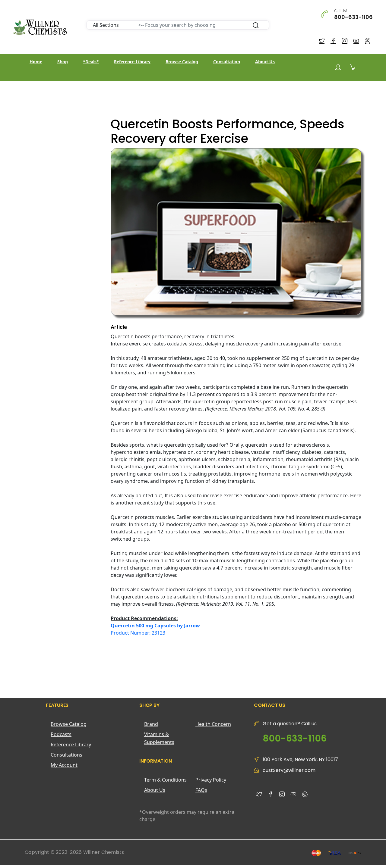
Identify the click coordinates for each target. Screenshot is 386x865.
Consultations (66, 754)
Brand (151, 724)
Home (36, 61)
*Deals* (91, 61)
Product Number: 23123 (138, 632)
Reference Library (132, 61)
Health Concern (213, 724)
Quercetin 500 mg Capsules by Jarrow (155, 625)
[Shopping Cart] (352, 67)
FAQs (201, 790)
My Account (64, 765)
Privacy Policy (210, 779)
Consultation (226, 61)
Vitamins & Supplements (159, 738)
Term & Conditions (165, 779)
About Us (265, 61)
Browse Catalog (182, 61)
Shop (62, 61)
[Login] (338, 67)
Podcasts (61, 734)
